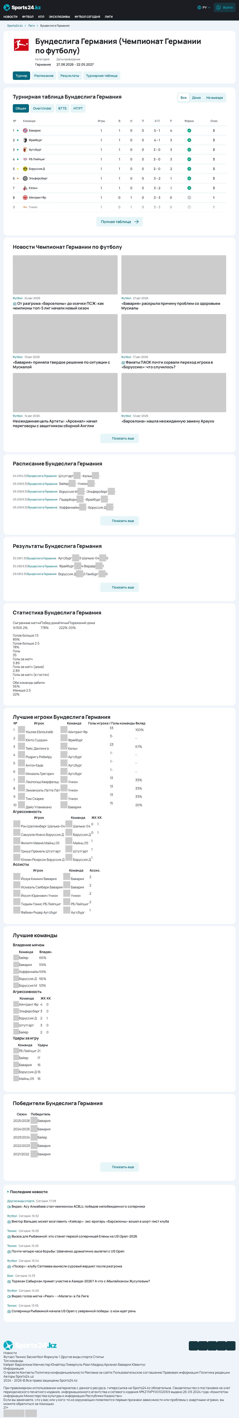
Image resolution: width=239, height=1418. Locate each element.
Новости (11, 17)
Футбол (28, 17)
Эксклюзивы (59, 17)
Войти (228, 7)
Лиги (109, 17)
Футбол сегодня (87, 17)
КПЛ (41, 17)
